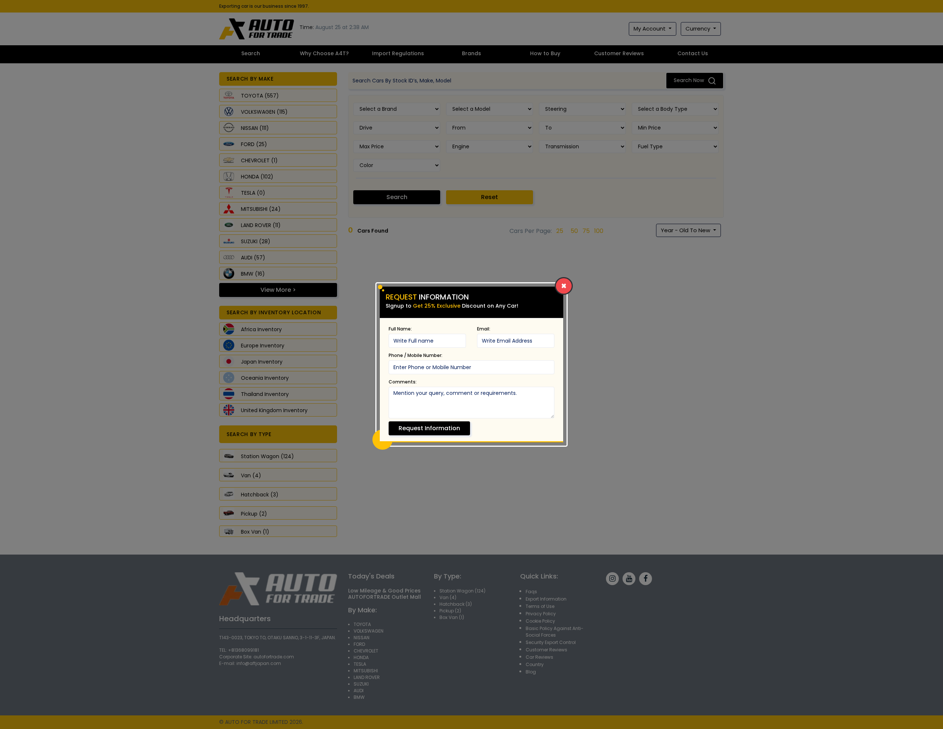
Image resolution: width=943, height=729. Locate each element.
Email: (483, 329)
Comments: (403, 382)
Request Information (429, 428)
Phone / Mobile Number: (415, 355)
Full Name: (400, 329)
